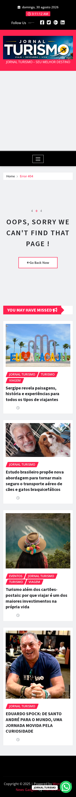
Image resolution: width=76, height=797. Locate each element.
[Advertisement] (38, 111)
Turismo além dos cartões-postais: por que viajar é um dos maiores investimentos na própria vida (36, 598)
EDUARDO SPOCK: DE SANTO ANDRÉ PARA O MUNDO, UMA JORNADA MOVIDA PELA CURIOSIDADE (34, 722)
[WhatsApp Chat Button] (66, 787)
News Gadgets (27, 789)
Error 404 (26, 176)
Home (10, 176)
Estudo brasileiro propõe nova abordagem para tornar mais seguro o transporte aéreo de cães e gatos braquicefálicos (35, 480)
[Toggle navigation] (38, 159)
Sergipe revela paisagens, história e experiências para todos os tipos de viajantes (32, 393)
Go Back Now (39, 263)
